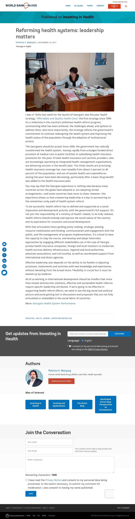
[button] (126, 6)
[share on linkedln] (4, 261)
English (28, 46)
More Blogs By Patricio (61, 381)
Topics (90, 6)
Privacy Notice (53, 480)
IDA (34, 516)
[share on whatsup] (4, 266)
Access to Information (33, 508)
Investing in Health (78, 17)
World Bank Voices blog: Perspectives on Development (105, 404)
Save (31, 494)
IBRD (28, 516)
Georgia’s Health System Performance (54, 303)
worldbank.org (120, 2)
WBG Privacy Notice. (98, 349)
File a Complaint (123, 508)
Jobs (44, 508)
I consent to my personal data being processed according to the (94, 348)
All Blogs (78, 6)
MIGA (44, 516)
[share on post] (4, 255)
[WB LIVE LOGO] (114, 6)
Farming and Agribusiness (59, 404)
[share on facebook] (4, 250)
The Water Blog (82, 404)
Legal (7, 508)
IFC (38, 516)
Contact (100, 6)
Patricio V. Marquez (26, 42)
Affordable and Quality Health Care (57, 118)
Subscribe (119, 334)
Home (68, 6)
